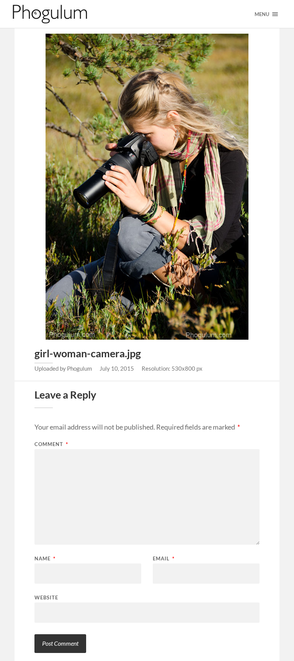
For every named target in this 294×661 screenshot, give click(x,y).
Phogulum (79, 368)
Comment (51, 444)
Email (164, 558)
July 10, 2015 (117, 368)
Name (45, 558)
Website (46, 597)
